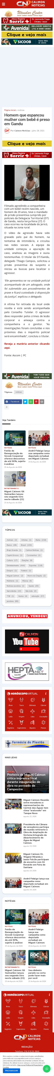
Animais (12, 540)
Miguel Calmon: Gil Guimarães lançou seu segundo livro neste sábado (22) (14, 495)
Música (27, 581)
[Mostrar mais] (6, 407)
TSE (10, 596)
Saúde (33, 586)
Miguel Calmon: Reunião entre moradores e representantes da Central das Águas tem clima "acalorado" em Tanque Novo (36, 807)
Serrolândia (14, 591)
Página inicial (10, 110)
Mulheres (12, 581)
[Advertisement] (27, 77)
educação (38, 596)
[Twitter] (25, 401)
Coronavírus (33, 555)
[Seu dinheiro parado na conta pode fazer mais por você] (38, 957)
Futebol (26, 570)
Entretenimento (16, 565)
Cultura (12, 560)
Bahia (41, 540)
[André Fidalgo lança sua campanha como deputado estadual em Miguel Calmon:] (39, 438)
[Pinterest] (36, 401)
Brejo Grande (14, 550)
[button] (3, 4)
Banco (12, 545)
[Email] (41, 401)
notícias (21, 110)
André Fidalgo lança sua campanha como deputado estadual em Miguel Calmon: (39, 455)
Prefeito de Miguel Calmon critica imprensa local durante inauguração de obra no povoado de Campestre (26, 782)
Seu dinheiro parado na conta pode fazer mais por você (37, 974)
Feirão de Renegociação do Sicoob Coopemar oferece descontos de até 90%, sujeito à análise (14, 457)
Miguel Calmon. (15, 576)
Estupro (12, 570)
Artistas (26, 540)
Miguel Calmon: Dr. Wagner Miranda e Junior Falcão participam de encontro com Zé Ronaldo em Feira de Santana (36, 861)
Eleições (27, 560)
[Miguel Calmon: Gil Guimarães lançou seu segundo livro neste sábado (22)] (15, 478)
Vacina (22, 596)
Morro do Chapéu (37, 576)
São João (30, 591)
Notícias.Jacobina (15, 586)
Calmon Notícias (34, 550)
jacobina (12, 601)
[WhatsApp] (30, 401)
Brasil (26, 545)
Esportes (35, 565)
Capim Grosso (14, 555)
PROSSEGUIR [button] (11, 1070)
